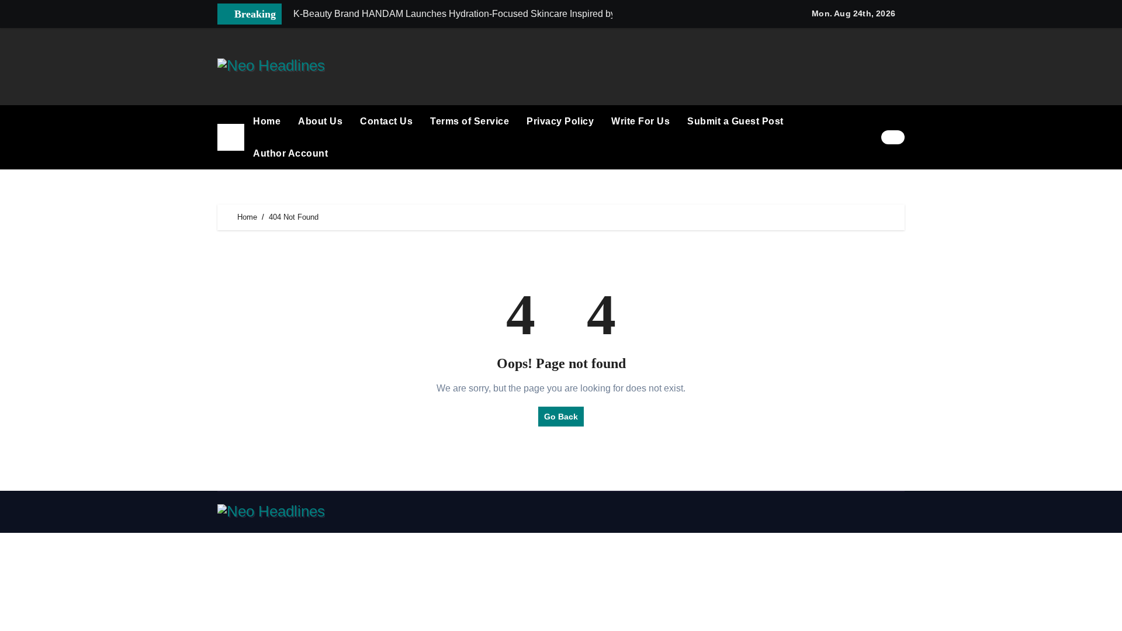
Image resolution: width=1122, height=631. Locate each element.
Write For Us (640, 121)
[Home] (230, 137)
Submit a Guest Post (735, 121)
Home (266, 121)
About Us (320, 121)
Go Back (561, 416)
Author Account (290, 153)
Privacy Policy (560, 121)
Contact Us (386, 121)
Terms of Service (469, 121)
